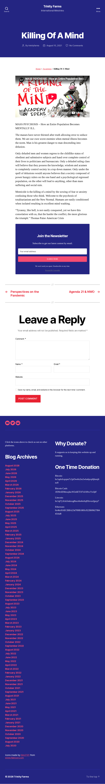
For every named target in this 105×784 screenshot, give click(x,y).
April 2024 (11, 573)
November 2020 (14, 730)
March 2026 (12, 484)
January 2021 (12, 722)
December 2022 (14, 634)
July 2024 (10, 561)
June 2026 (11, 473)
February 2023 (13, 626)
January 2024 (13, 584)
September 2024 (14, 553)
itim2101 (25, 755)
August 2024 (12, 557)
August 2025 (12, 511)
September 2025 (14, 507)
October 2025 (13, 504)
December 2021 (14, 680)
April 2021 (10, 711)
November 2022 (14, 638)
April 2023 (11, 619)
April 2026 (11, 481)
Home (38, 69)
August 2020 (12, 741)
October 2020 (13, 734)
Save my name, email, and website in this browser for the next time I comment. (51, 390)
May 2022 (10, 661)
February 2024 (13, 580)
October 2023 (13, 596)
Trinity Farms (52, 6)
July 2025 (10, 515)
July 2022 (10, 653)
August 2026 (12, 465)
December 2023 (14, 588)
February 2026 (13, 488)
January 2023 (13, 630)
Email (57, 364)
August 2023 (12, 603)
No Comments (76, 45)
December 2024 (14, 542)
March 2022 (11, 669)
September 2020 (14, 738)
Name (18, 364)
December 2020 (14, 726)
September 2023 (14, 599)
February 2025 (13, 534)
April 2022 (11, 665)
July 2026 (10, 469)
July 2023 (10, 607)
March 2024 (12, 576)
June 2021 (11, 703)
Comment (20, 339)
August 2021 (12, 695)
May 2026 (10, 477)
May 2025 (10, 523)
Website (19, 377)
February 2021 (13, 718)
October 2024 (13, 550)
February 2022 (13, 672)
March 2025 (12, 530)
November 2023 (14, 592)
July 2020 (10, 745)
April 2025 (11, 527)
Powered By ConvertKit (52, 270)
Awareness (47, 69)
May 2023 (10, 615)
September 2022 (14, 646)
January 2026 (13, 492)
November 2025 (14, 500)
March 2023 (12, 622)
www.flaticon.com (14, 757)
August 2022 (12, 649)
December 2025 (14, 496)
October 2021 (12, 688)
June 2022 (11, 657)
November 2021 (14, 684)
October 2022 (12, 642)
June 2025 (11, 519)
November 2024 (14, 546)
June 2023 (11, 611)
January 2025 (13, 538)
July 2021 (10, 699)
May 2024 (10, 569)
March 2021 (11, 715)
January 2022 (13, 676)
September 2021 (14, 692)
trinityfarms (33, 45)
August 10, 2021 (54, 45)
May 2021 (10, 707)
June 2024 (11, 565)
